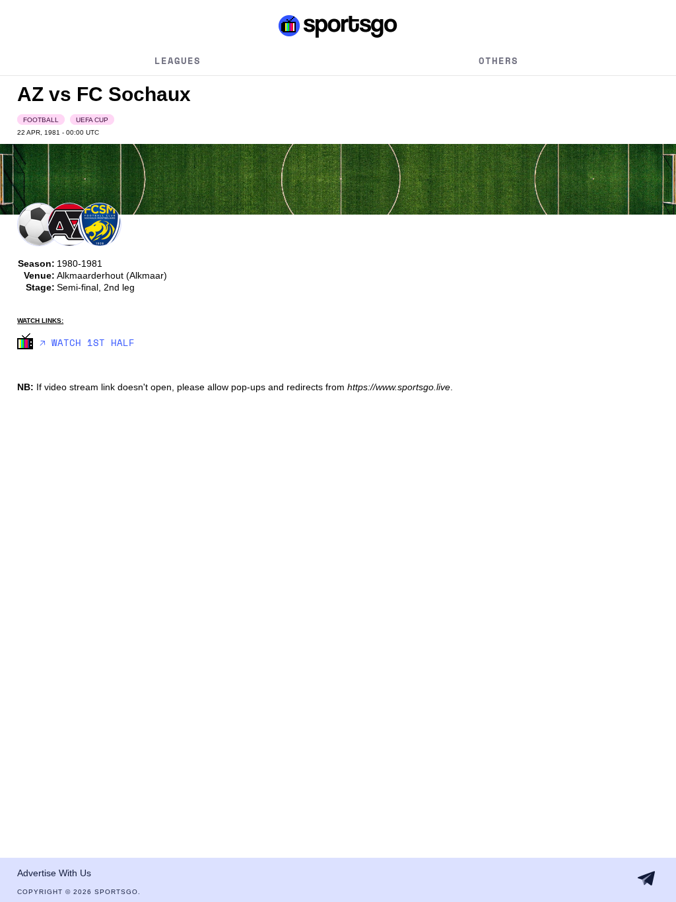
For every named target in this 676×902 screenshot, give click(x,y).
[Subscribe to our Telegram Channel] (646, 878)
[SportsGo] (338, 25)
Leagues (177, 60)
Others (498, 60)
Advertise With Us (54, 873)
